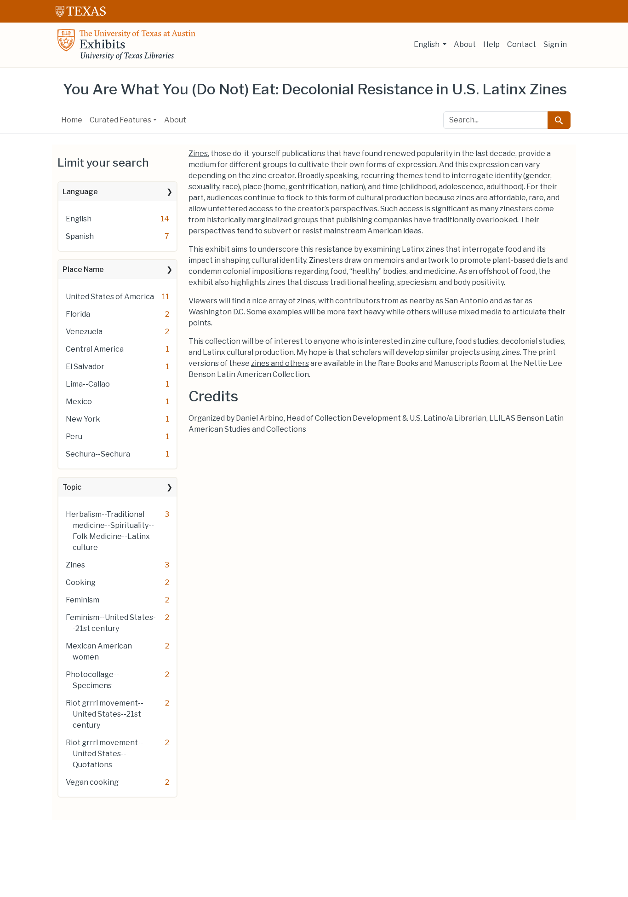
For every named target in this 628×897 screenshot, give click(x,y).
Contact (521, 44)
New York (83, 419)
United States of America (110, 296)
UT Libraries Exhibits (126, 44)
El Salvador (85, 366)
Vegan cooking (92, 782)
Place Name (83, 269)
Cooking (81, 582)
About (465, 44)
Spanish (80, 236)
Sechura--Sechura (98, 454)
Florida (78, 314)
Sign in (555, 44)
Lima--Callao (88, 384)
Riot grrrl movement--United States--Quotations (104, 753)
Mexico (79, 401)
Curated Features (120, 120)
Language (80, 191)
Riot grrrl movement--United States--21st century (104, 714)
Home (71, 120)
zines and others (280, 363)
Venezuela (84, 331)
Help (491, 44)
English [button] (427, 44)
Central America (95, 349)
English (78, 218)
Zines (75, 565)
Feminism (82, 600)
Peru (74, 436)
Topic (72, 487)
